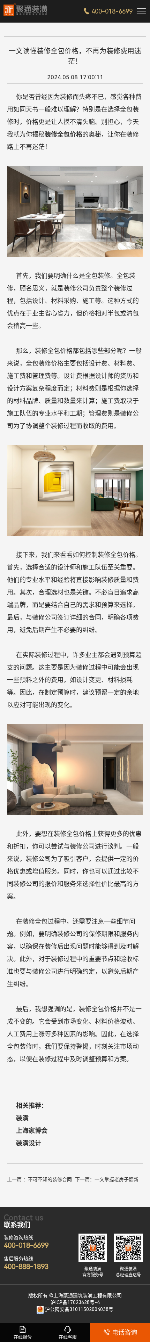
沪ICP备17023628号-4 (75, 1302)
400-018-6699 (108, 11)
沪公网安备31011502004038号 (79, 1309)
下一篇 (106, 1180)
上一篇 (39, 1180)
